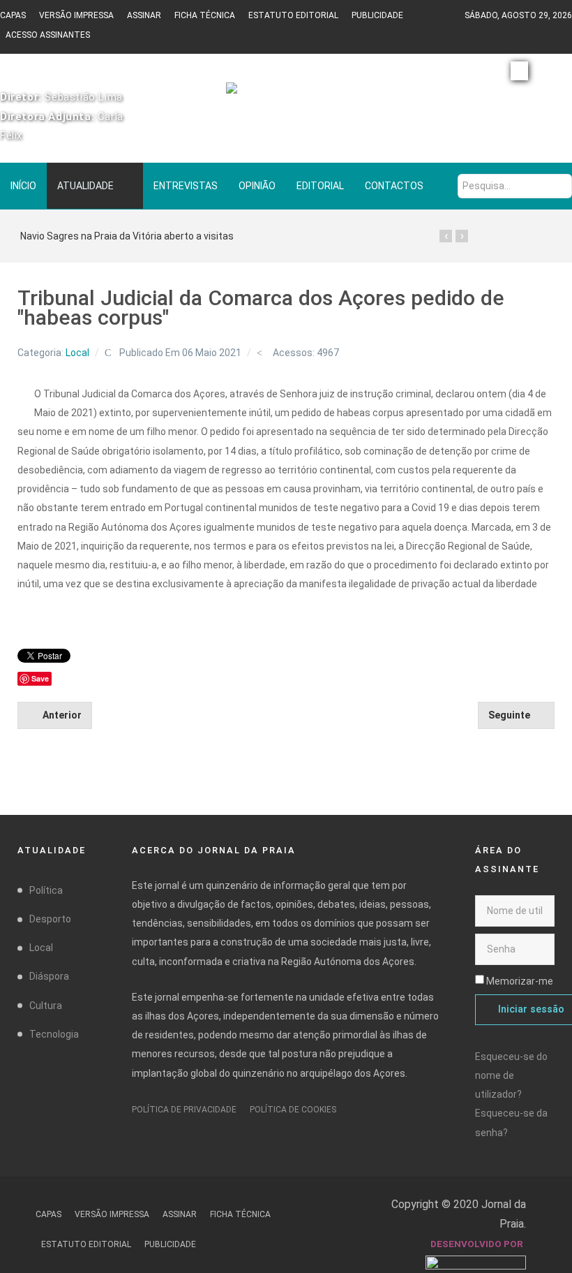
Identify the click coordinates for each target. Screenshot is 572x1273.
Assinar (144, 15)
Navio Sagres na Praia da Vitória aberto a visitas (127, 236)
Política (46, 890)
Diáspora (49, 976)
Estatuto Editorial (293, 15)
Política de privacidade (184, 1109)
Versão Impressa (76, 15)
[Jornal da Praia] (286, 94)
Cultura (45, 1005)
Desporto (50, 919)
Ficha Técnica (204, 15)
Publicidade (377, 15)
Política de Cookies (293, 1109)
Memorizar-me (519, 981)
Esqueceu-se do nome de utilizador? (511, 1075)
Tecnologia (54, 1034)
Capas (13, 15)
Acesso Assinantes (48, 35)
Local (77, 352)
